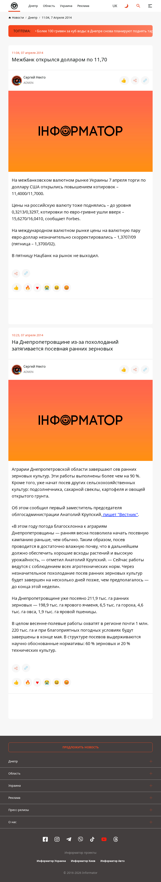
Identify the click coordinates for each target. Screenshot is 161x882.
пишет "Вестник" (120, 514)
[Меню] (150, 5)
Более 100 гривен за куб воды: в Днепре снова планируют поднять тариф (97, 31)
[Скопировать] (145, 80)
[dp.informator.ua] (14, 6)
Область (49, 6)
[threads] (115, 839)
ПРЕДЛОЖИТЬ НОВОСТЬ (80, 747)
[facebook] (45, 839)
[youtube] (103, 839)
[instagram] (57, 839)
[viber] (80, 839)
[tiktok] (92, 839)
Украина (66, 6)
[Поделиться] (135, 80)
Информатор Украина (51, 861)
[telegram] (68, 839)
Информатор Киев (83, 861)
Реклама (83, 6)
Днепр (33, 6)
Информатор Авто (112, 861)
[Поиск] (138, 5)
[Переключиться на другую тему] (126, 5)
